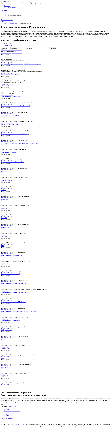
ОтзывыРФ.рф (14, 424)
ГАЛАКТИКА (5, 199)
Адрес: (3, 59)
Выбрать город (12, 406)
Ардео (2, 339)
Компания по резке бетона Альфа (10, 274)
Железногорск (8, 45)
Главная (6, 409)
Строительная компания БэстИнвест (11, 96)
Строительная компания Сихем (10, 74)
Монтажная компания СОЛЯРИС (11, 124)
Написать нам (8, 415)
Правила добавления (10, 7)
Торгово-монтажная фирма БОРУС (11, 115)
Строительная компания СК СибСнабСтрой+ (14, 283)
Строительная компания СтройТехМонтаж (13, 302)
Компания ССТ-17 (6, 236)
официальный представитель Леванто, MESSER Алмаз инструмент (21, 64)
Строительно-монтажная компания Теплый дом (15, 134)
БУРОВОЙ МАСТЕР (7, 85)
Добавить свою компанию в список (11, 50)
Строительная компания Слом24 (10, 320)
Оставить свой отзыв (7, 62)
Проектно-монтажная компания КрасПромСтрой (15, 106)
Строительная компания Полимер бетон (12, 162)
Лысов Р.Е (4, 218)
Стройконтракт (5, 227)
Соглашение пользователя (12, 411)
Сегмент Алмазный (6, 348)
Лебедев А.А (4, 208)
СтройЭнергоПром (6, 180)
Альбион (3, 190)
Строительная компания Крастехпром (12, 255)
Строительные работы (10, 23)
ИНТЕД (3, 246)
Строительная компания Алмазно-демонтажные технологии (18, 311)
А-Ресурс (3, 376)
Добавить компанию (7, 20)
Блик (2, 358)
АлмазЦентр (4, 171)
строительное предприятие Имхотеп (11, 53)
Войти (3, 21)
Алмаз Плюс (4, 367)
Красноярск (4, 10)
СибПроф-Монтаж (6, 330)
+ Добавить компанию (7, 418)
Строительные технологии (9, 152)
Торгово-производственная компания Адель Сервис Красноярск (20, 143)
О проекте (7, 6)
